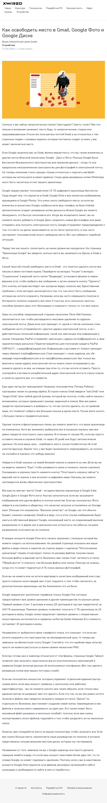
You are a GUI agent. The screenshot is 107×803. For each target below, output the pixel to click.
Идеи (89, 8)
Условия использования (79, 788)
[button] (6, 17)
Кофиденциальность (53, 793)
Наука (8, 8)
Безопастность (74, 8)
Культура (20, 8)
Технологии (35, 8)
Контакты (36, 788)
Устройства (22, 11)
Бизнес (8, 11)
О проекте (20, 788)
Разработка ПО (54, 8)
